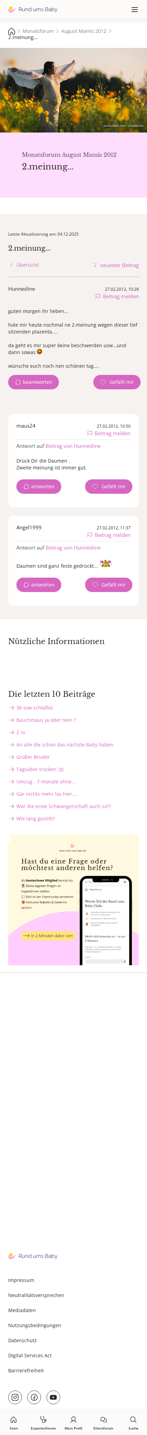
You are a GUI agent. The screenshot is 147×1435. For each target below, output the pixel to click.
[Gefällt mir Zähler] (117, 382)
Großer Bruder (33, 757)
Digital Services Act (30, 1355)
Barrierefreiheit (26, 1370)
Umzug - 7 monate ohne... (46, 781)
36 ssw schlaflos (34, 707)
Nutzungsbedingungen (34, 1325)
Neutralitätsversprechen (36, 1295)
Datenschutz (22, 1340)
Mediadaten (22, 1310)
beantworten (37, 382)
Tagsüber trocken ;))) (39, 769)
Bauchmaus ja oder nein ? (46, 720)
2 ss (20, 732)
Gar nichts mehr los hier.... (47, 794)
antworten (43, 486)
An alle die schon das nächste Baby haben (64, 744)
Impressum (21, 1280)
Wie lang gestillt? (35, 818)
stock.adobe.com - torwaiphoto (124, 125)
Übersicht (27, 265)
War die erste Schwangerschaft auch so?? (63, 806)
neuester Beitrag (119, 265)
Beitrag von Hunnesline (73, 445)
